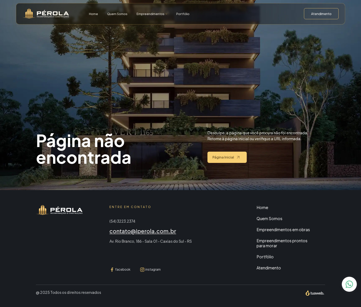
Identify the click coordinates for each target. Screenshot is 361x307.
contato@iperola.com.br (142, 231)
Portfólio (182, 14)
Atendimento (321, 13)
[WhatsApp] (349, 284)
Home (93, 14)
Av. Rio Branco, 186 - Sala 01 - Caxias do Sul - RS (150, 241)
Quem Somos (117, 14)
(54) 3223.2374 (122, 221)
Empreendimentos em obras (283, 229)
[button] (152, 14)
